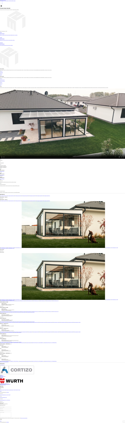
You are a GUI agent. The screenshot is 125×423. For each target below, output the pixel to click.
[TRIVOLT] (1, 377)
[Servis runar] (4, 383)
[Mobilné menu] (1, 6)
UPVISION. (7, 392)
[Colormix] (1, 375)
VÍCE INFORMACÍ (2, 171)
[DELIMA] (5, 384)
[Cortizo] (17, 374)
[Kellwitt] (2, 376)
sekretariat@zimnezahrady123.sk (3, 397)
